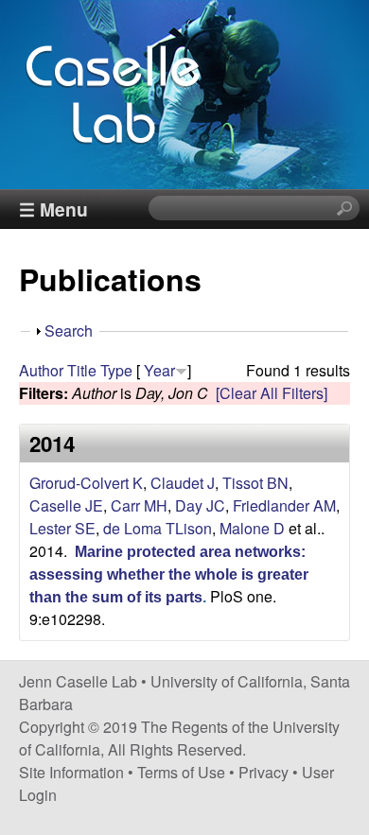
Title (82, 370)
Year (159, 370)
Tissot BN (255, 483)
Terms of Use (181, 772)
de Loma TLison (157, 528)
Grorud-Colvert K (86, 483)
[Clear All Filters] (271, 393)
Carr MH (139, 505)
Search (68, 330)
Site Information (71, 772)
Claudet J (182, 483)
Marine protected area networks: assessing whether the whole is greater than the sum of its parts (168, 574)
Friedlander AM (284, 505)
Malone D (252, 528)
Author (41, 370)
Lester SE (62, 528)
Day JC (200, 505)
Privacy (263, 772)
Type (116, 370)
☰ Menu (53, 209)
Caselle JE (66, 505)
